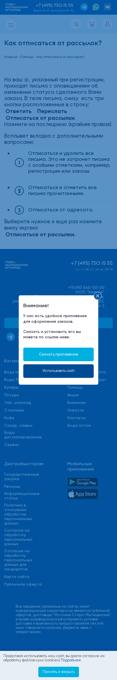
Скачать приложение (58, 354)
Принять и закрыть (59, 672)
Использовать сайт (59, 371)
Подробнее (71, 660)
